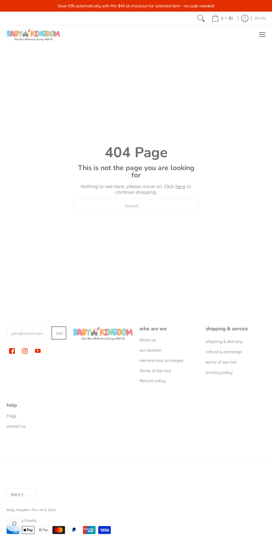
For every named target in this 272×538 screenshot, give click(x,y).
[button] (12, 351)
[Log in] (244, 18)
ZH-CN (260, 18)
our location (150, 350)
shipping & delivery (224, 341)
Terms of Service (155, 370)
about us (147, 339)
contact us (16, 426)
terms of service (221, 362)
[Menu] (261, 34)
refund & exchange (224, 351)
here (180, 186)
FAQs (12, 415)
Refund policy (152, 380)
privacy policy (219, 372)
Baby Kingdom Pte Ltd (25, 509)
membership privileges (161, 360)
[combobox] (136, 205)
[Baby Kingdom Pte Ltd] (33, 34)
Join (59, 333)
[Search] (201, 18)
